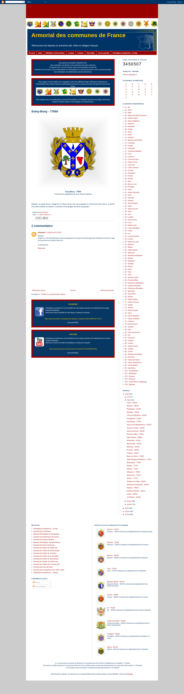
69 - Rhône (129, 297)
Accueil (32, 53)
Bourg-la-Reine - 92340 (115, 582)
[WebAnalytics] (36, 595)
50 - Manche (129, 244)
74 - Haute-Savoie (131, 310)
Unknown (41, 232)
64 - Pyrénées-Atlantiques (134, 283)
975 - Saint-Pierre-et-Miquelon (136, 382)
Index (40, 53)
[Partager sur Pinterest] (47, 218)
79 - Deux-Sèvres (131, 324)
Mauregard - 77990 (134, 463)
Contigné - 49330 (113, 634)
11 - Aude (128, 135)
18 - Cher (128, 154)
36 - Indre (128, 206)
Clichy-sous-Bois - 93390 (116, 621)
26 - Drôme (129, 179)
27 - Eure (128, 181)
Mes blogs (91, 53)
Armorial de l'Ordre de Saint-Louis (45, 561)
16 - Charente (130, 148)
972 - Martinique (131, 373)
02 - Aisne (128, 110)
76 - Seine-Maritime (132, 316)
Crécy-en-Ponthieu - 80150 (137, 415)
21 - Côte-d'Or (130, 165)
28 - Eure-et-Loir (131, 184)
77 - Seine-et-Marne (42, 214)
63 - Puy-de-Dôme (131, 280)
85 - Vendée (129, 341)
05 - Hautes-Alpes (131, 118)
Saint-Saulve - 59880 (134, 437)
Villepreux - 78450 (133, 472)
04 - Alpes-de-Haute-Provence (136, 115)
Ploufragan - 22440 (134, 409)
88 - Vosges (129, 349)
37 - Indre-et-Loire (131, 209)
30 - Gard (128, 189)
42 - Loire (128, 222)
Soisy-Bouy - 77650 (134, 422)
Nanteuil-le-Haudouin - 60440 (138, 485)
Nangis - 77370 (132, 466)
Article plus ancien (107, 290)
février (129, 501)
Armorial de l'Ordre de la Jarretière (46, 556)
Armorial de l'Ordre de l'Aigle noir (45, 548)
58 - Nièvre (129, 266)
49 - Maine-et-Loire (132, 242)
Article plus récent (38, 290)
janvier (129, 504)
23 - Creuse (129, 170)
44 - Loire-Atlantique (132, 228)
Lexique (71, 53)
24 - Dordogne (130, 173)
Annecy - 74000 (113, 529)
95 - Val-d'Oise (130, 368)
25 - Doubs (129, 176)
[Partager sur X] (41, 218)
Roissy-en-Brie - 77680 (135, 434)
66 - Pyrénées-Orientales (134, 288)
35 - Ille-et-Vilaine (131, 203)
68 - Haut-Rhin (130, 294)
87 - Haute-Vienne (131, 346)
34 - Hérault (129, 201)
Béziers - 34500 (113, 555)
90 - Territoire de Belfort (133, 354)
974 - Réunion (130, 379)
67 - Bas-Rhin (130, 291)
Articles (37, 582)
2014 (127, 511)
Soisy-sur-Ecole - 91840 (135, 431)
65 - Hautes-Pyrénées (133, 286)
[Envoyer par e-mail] (36, 218)
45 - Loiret (128, 231)
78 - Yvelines (129, 321)
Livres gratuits (103, 53)
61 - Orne (128, 275)
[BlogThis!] (39, 218)
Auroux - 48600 (112, 595)
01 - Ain (127, 107)
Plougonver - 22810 (134, 418)
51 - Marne (129, 247)
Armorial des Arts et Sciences (44, 545)
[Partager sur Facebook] (44, 218)
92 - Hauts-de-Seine (132, 360)
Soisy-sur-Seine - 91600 (136, 428)
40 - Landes (129, 217)
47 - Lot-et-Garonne (132, 236)
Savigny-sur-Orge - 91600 (136, 481)
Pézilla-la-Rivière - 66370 (136, 491)
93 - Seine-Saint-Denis (133, 362)
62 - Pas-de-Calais (131, 277)
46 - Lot (127, 234)
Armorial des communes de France (78, 35)
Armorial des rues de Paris (43, 567)
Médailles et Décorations (55, 53)
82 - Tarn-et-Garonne (132, 332)
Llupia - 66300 (132, 494)
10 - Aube (128, 132)
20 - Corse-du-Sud (131, 159)
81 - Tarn (128, 330)
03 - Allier (128, 113)
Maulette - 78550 (133, 412)
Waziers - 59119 (133, 406)
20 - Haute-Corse (131, 162)
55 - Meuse (129, 258)
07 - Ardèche (129, 124)
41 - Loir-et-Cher (131, 220)
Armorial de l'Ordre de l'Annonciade (46, 551)
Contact (80, 53)
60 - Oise (128, 272)
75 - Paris (128, 313)
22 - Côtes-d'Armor (131, 168)
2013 (127, 514)
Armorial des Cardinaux (42, 531)
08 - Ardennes (130, 126)
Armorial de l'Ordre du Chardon (44, 553)
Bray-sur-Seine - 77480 (135, 456)
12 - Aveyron (129, 137)
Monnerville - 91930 (134, 444)
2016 (127, 394)
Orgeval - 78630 (133, 488)
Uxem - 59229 (132, 403)
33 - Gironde (129, 198)
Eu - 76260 (111, 608)
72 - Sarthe (129, 305)
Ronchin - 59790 (133, 450)
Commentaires (40, 587)
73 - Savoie (129, 308)
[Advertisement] (92, 11)
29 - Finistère (129, 187)
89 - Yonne (129, 351)
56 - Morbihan (130, 261)
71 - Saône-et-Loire (132, 302)
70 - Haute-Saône (131, 299)
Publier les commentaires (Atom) (53, 294)
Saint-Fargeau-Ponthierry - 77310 (139, 459)
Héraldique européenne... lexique (45, 573)
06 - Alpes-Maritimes (132, 121)
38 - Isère (128, 211)
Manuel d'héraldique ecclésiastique (46, 534)
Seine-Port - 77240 (134, 475)
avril (129, 397)
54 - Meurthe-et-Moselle (133, 255)
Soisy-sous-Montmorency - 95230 (139, 425)
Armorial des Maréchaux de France (46, 537)
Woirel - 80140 (112, 647)
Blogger (130, 674)
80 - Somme (129, 327)
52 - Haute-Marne (131, 250)
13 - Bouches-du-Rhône (133, 140)
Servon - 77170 (132, 478)
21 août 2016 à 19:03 (53, 232)
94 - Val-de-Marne (131, 365)
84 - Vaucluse (130, 338)
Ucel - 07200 (112, 569)
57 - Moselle (129, 264)
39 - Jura (128, 214)
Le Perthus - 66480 (134, 497)
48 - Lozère (129, 239)
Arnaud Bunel (43, 212)
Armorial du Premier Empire (43, 540)
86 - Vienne (129, 343)
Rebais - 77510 (132, 469)
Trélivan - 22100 (133, 453)
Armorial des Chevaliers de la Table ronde (48, 570)
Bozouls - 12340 (113, 542)
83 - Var (127, 335)
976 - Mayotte (130, 384)
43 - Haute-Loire (131, 225)
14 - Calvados (130, 143)
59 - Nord (128, 269)
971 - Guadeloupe (131, 371)
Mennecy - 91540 (133, 447)
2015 (127, 508)
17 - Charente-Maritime (133, 151)
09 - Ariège (129, 129)
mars (129, 400)
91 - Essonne (129, 357)
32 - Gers (128, 195)
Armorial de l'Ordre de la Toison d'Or (46, 564)
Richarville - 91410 (134, 440)
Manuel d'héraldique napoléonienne (46, 542)
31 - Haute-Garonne (132, 192)
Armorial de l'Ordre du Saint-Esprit (45, 559)
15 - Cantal (129, 146)
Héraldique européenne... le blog (125, 53)
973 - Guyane (130, 376)
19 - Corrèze (129, 157)
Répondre (41, 248)
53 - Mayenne (130, 253)
